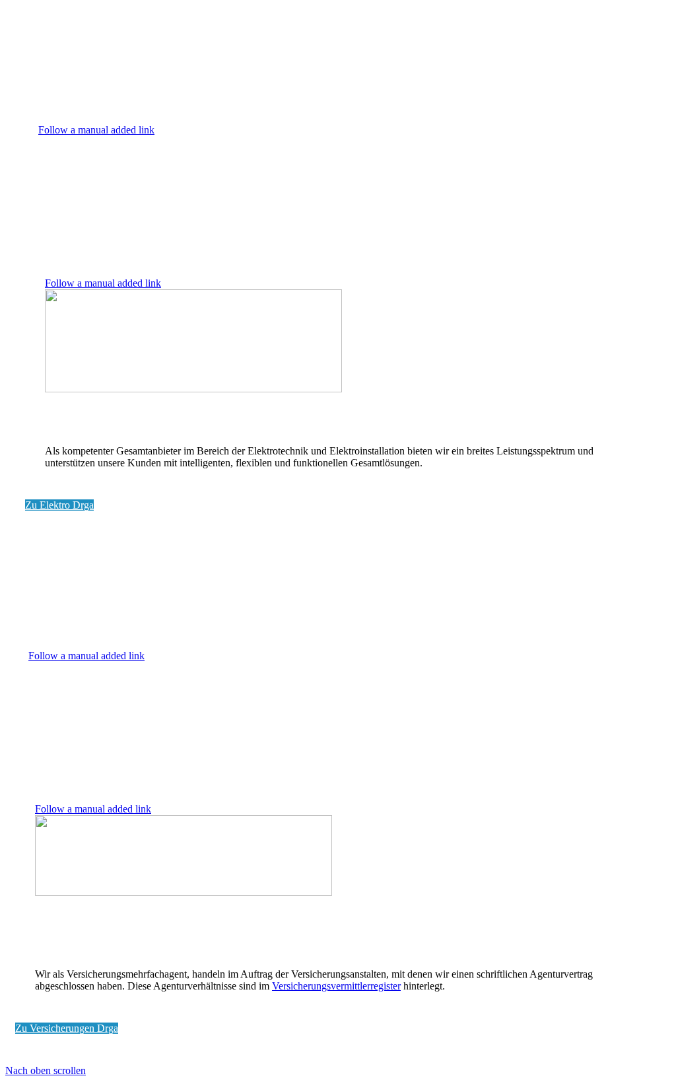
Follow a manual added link (96, 129)
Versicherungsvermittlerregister (336, 986)
